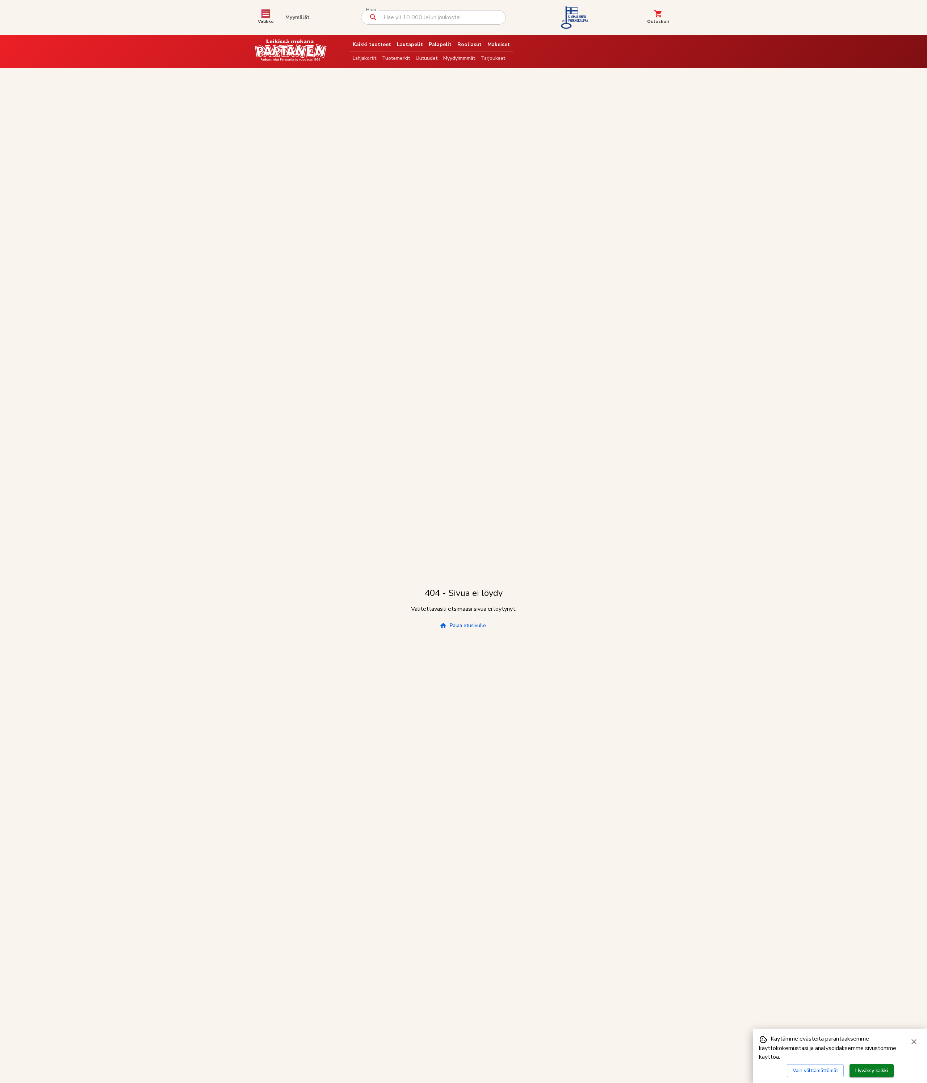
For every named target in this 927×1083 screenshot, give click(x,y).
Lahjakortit (364, 58)
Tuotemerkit (396, 58)
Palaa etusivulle (468, 625)
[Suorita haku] (373, 17)
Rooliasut (469, 44)
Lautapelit (410, 44)
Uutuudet (426, 58)
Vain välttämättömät (815, 1070)
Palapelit (440, 44)
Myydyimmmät (459, 58)
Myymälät (297, 17)
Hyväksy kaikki (871, 1070)
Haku (371, 10)
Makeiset (498, 44)
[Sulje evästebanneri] (914, 1041)
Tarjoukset (493, 58)
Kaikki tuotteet (372, 44)
